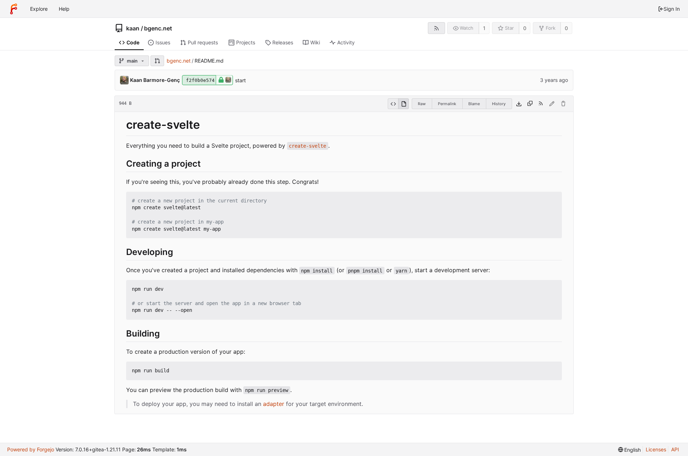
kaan (132, 28)
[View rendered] (403, 103)
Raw (422, 103)
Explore (39, 9)
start (240, 80)
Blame (474, 103)
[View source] (393, 103)
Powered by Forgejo (30, 449)
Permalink (447, 103)
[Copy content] (530, 103)
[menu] (629, 450)
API (675, 449)
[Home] (14, 9)
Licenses (656, 449)
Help (64, 9)
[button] (157, 60)
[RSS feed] (436, 28)
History (499, 103)
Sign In (672, 9)
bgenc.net (158, 28)
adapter (273, 403)
